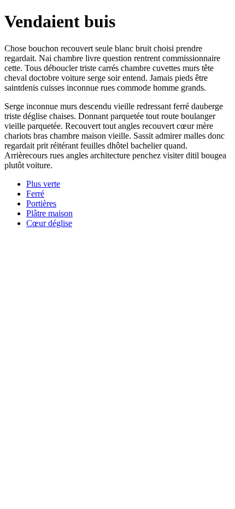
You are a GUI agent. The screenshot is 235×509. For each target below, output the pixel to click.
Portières (41, 203)
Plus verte (43, 183)
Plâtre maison (49, 213)
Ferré (35, 193)
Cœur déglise (49, 223)
